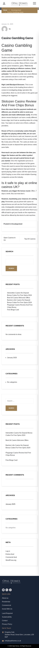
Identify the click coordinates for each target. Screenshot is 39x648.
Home (5, 10)
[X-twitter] (7, 590)
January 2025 (12, 357)
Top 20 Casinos (29, 239)
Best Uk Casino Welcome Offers (18, 297)
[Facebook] (3, 590)
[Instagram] (10, 590)
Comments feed (11, 557)
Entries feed (10, 554)
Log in (8, 551)
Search (9, 251)
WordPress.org (11, 560)
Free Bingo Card (13, 310)
